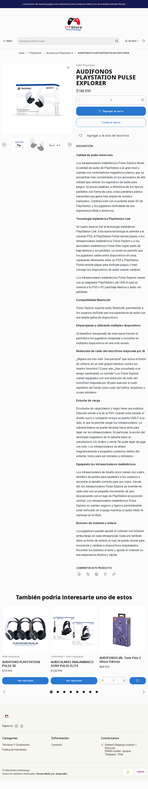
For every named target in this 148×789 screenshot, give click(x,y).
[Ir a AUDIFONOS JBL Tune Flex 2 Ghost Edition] (122, 630)
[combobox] (68, 41)
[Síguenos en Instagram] (16, 726)
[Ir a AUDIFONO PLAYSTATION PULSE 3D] (25, 630)
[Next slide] (69, 145)
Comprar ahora (111, 122)
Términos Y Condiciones (16, 744)
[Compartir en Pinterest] (105, 574)
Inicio (22, 53)
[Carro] (144, 40)
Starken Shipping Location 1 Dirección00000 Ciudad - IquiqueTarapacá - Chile (121, 749)
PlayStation (35, 53)
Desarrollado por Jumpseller (51, 773)
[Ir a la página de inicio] (74, 23)
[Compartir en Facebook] (79, 574)
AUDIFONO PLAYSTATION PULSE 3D (21, 664)
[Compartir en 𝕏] (88, 574)
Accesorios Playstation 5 (59, 53)
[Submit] (117, 41)
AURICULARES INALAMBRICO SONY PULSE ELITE (72, 664)
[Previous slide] (5, 145)
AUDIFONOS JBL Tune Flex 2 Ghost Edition (120, 660)
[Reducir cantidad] (79, 100)
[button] (51, 692)
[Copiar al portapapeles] (114, 574)
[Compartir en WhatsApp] (97, 574)
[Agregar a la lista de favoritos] (42, 629)
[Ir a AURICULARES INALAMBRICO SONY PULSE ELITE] (74, 630)
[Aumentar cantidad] (143, 100)
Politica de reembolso (14, 749)
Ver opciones (25, 680)
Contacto (56, 744)
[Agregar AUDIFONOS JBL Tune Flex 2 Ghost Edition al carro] (138, 680)
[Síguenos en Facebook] (21, 726)
